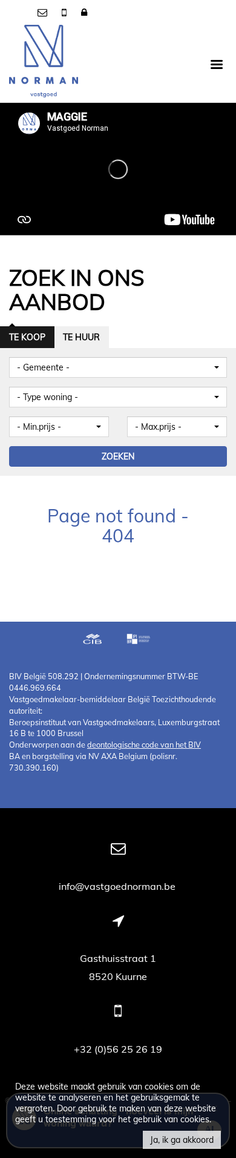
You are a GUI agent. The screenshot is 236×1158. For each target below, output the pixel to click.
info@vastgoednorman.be (118, 886)
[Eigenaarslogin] (84, 12)
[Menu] (216, 63)
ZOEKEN (118, 456)
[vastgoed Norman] (43, 63)
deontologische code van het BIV (144, 744)
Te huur (81, 337)
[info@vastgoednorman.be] (43, 12)
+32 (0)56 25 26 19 (118, 1049)
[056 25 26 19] (65, 12)
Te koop (27, 337)
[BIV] (139, 640)
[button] (118, 367)
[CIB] (92, 640)
